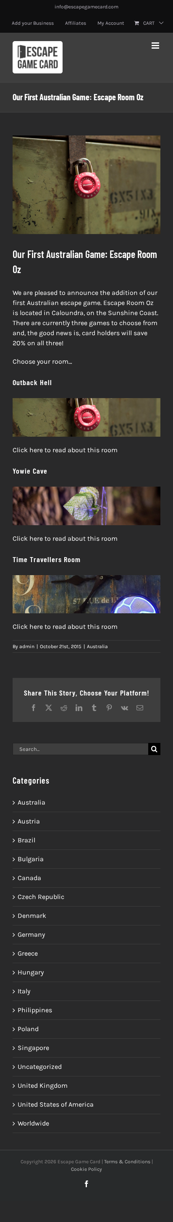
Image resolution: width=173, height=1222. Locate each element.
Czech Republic (41, 897)
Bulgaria (31, 859)
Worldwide (33, 1123)
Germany (31, 934)
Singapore (33, 1048)
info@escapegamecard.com (86, 7)
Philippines (35, 1010)
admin (26, 646)
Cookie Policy (86, 1169)
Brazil (26, 840)
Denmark (32, 916)
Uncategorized (40, 1067)
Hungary (31, 972)
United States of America (56, 1104)
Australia (97, 646)
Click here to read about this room (65, 450)
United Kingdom (43, 1085)
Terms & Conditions (127, 1162)
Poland (28, 1029)
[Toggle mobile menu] (156, 45)
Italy (24, 991)
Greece (28, 953)
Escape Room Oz (128, 303)
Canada (29, 878)
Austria (29, 821)
